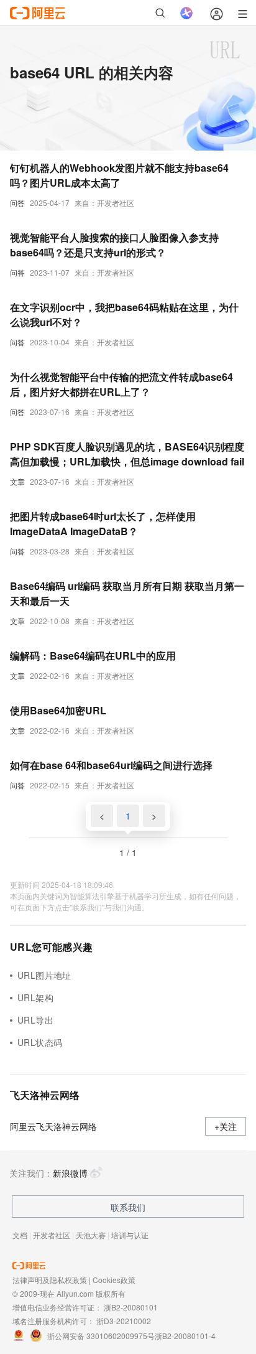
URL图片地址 (44, 975)
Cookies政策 (114, 1279)
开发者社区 (51, 1235)
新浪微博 (70, 1173)
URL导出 (35, 1020)
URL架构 (35, 997)
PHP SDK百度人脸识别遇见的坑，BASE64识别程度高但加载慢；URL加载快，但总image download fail (127, 454)
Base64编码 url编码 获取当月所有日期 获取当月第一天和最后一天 (127, 593)
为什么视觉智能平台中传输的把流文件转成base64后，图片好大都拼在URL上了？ (121, 384)
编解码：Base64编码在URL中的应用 (93, 655)
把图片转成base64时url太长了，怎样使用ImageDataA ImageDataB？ (103, 523)
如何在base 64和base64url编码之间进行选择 (111, 765)
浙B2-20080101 (131, 1307)
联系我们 (128, 1207)
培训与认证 (130, 1235)
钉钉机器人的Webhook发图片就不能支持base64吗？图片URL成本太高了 (119, 175)
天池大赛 (91, 1235)
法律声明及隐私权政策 (49, 1279)
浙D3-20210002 (123, 1320)
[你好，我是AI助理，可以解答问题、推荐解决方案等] (186, 13)
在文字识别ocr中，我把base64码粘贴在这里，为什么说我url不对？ (124, 314)
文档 (19, 1235)
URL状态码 (39, 1042)
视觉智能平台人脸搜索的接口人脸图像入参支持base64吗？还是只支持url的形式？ (114, 244)
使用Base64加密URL (58, 710)
